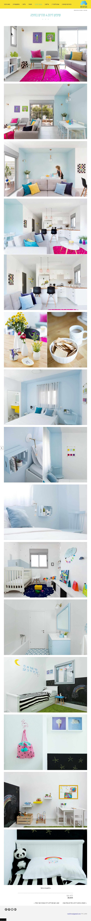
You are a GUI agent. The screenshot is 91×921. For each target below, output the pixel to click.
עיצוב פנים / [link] (85, 10)
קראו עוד (70, 897)
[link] (83, 4)
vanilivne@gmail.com (74, 914)
